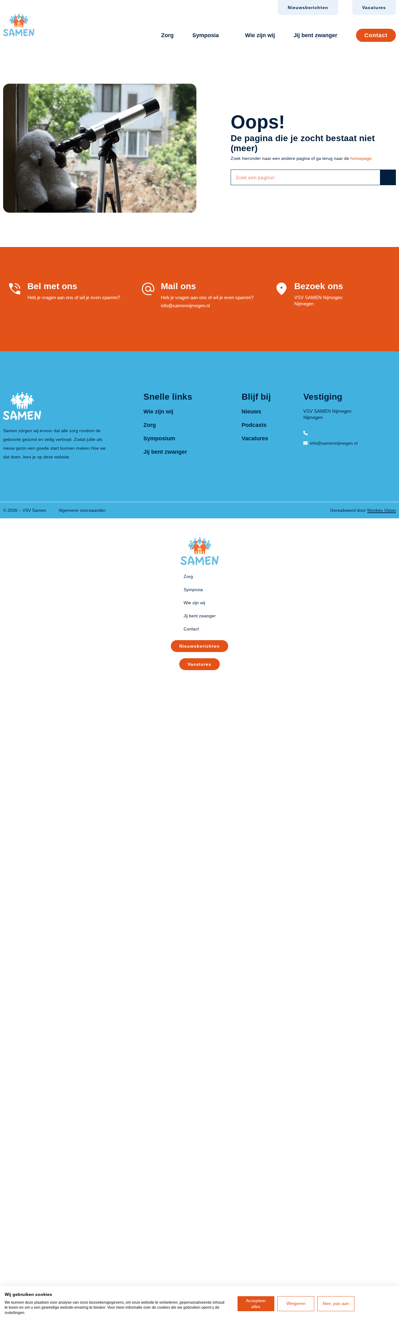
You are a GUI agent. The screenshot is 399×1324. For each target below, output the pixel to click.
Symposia (205, 35)
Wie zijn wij (260, 35)
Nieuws (251, 411)
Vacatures (255, 438)
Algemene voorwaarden (82, 510)
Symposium (159, 438)
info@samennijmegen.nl (185, 305)
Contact (375, 35)
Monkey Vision (381, 510)
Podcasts (254, 425)
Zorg (167, 35)
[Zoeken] (388, 177)
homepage (361, 158)
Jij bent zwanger (315, 35)
